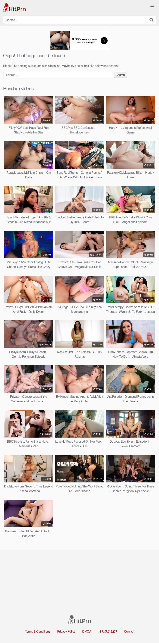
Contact (129, 631)
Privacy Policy (66, 631)
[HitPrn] (14, 8)
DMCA (86, 631)
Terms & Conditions (37, 631)
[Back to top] (148, 630)
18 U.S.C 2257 (107, 631)
